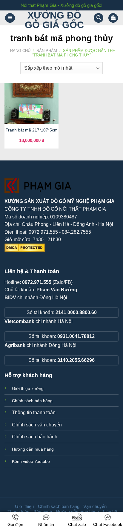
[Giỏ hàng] (113, 18)
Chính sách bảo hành (34, 436)
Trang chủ (19, 50)
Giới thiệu (24, 506)
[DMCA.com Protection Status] (24, 247)
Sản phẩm (46, 50)
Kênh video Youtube (31, 461)
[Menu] (10, 18)
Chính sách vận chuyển (37, 424)
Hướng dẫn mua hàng (33, 449)
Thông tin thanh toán (34, 412)
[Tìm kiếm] (98, 18)
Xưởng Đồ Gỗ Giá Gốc (54, 20)
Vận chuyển (95, 506)
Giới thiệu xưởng (28, 388)
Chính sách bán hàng (32, 400)
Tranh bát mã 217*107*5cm (32, 130)
